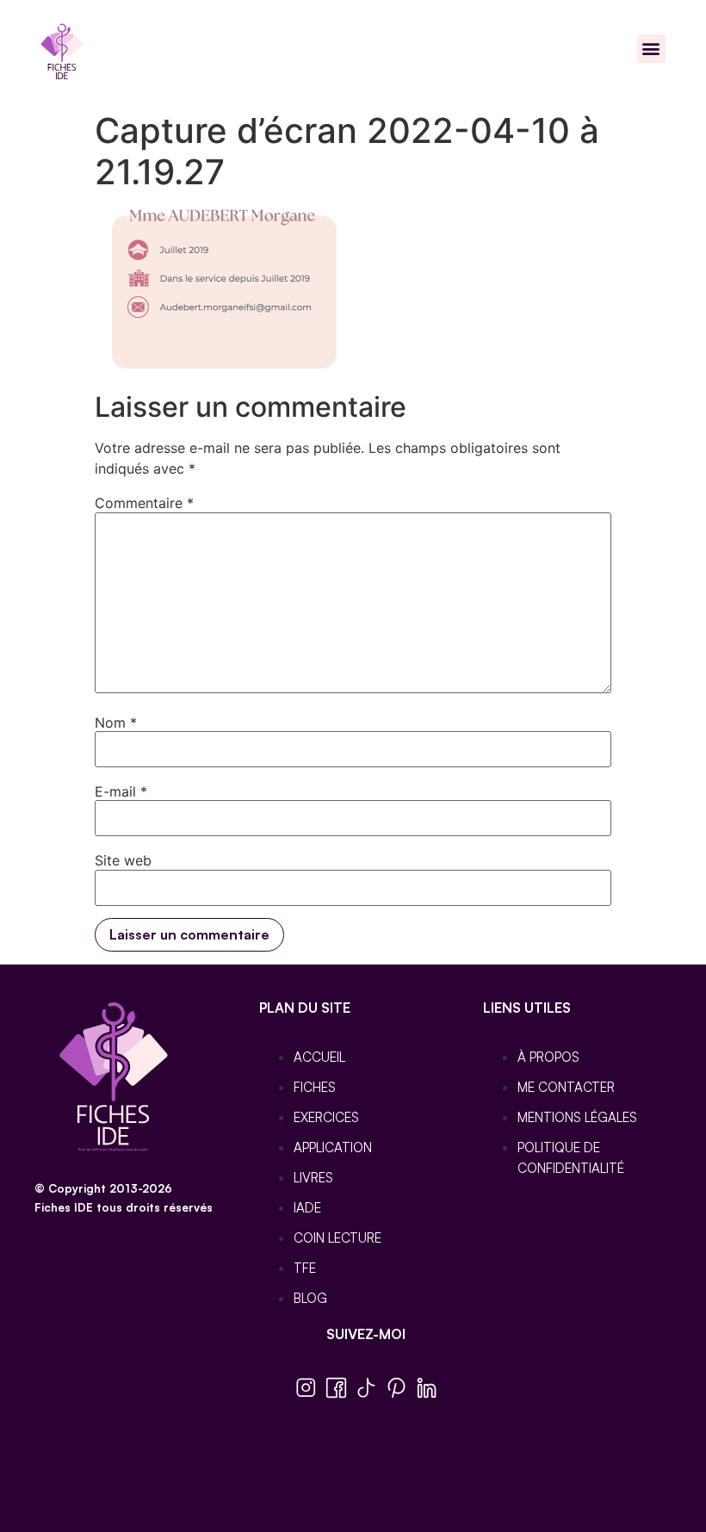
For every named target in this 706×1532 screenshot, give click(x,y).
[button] (651, 48)
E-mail (121, 791)
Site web (123, 860)
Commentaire (144, 503)
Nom (116, 722)
